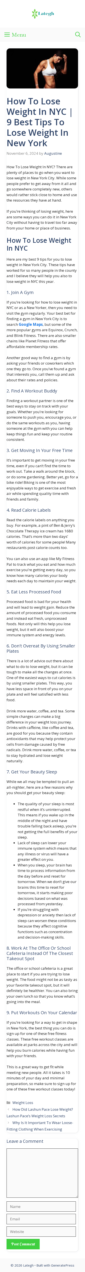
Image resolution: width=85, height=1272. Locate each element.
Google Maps (31, 324)
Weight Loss (22, 1102)
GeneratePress (62, 1265)
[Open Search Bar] (78, 35)
